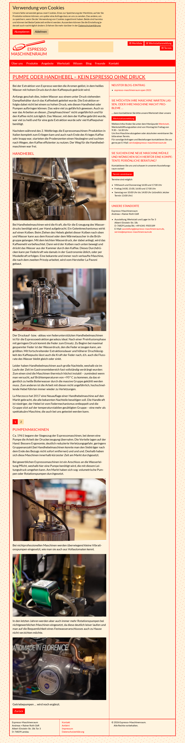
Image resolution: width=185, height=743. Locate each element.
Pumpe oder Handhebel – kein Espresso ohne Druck (79, 77)
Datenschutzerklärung (89, 25)
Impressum (67, 728)
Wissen (77, 63)
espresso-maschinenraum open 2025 (132, 90)
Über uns (17, 63)
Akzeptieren (21, 31)
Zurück (18, 711)
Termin (168, 48)
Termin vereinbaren (122, 174)
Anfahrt (66, 725)
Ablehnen (41, 31)
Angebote (47, 63)
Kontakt (114, 63)
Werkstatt (63, 63)
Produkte (32, 63)
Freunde (100, 63)
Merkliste (137, 43)
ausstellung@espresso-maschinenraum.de (143, 228)
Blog (88, 63)
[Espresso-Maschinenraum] (33, 49)
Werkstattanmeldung (160, 43)
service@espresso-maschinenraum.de (147, 142)
